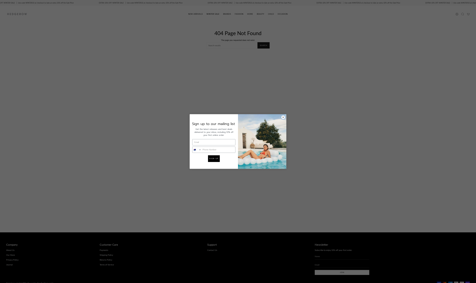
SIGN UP (214, 158)
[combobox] (196, 150)
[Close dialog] (283, 117)
